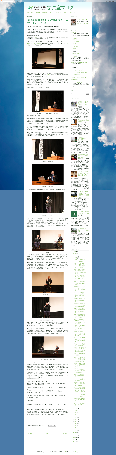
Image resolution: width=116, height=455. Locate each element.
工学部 (74, 43)
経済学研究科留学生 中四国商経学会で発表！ (80, 376)
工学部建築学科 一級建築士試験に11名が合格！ (79, 300)
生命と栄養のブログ (76, 70)
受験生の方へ (74, 79)
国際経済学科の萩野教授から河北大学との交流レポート (79, 365)
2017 (74, 254)
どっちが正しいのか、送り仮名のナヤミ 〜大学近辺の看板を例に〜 (83, 103)
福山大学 (73, 32)
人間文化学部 (76, 41)
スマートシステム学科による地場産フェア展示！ (79, 405)
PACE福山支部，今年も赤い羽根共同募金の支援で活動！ (83, 156)
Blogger (77, 451)
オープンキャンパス (76, 82)
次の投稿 (30, 433)
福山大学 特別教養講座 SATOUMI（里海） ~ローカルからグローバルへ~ (80, 321)
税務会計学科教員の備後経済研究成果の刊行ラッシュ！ (79, 316)
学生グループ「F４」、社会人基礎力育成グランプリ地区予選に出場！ (79, 370)
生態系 (48, 74)
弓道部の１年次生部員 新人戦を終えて (80, 344)
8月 (75, 415)
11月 (75, 408)
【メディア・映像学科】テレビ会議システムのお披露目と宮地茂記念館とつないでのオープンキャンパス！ (83, 194)
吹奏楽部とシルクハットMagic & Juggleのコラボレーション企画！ (79, 288)
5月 (75, 421)
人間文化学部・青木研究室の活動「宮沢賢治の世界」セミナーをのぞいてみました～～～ (79, 390)
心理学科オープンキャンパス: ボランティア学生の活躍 (83, 139)
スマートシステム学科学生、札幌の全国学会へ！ (79, 283)
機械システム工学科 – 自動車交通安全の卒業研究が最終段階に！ (79, 310)
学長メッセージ (75, 53)
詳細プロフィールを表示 (83, 23)
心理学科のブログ (76, 74)
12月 (75, 258)
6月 (75, 419)
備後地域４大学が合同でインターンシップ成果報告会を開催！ (79, 305)
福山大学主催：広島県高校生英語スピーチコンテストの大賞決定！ (79, 339)
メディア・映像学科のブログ (79, 72)
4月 (75, 423)
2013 (74, 437)
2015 (74, 432)
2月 (75, 428)
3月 (75, 425)
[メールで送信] (49, 426)
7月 (75, 417)
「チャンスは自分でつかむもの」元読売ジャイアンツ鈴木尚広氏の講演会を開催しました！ (83, 174)
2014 (74, 435)
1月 (75, 430)
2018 (74, 251)
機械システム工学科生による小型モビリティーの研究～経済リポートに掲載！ (79, 265)
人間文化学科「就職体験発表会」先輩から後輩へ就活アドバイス (79, 277)
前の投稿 (65, 433)
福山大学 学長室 (83, 19)
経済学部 (75, 39)
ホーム (47, 433)
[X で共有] (52, 426)
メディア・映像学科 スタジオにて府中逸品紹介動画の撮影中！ (79, 294)
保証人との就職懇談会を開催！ (79, 354)
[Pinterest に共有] (55, 426)
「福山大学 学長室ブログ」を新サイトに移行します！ (83, 213)
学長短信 (74, 56)
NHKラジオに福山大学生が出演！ (79, 379)
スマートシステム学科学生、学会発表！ (79, 395)
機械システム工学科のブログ (79, 77)
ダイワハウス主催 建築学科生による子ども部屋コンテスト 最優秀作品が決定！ (80, 349)
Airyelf (64, 451)
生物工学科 (36, 37)
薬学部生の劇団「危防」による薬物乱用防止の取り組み (79, 384)
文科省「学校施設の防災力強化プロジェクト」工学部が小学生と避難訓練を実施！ (79, 359)
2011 (74, 441)
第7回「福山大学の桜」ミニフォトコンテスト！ (83, 230)
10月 (75, 410)
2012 (74, 439)
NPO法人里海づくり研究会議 (34, 43)
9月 (75, 412)
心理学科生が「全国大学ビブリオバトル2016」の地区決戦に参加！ (80, 271)
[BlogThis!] (50, 426)
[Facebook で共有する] (53, 426)
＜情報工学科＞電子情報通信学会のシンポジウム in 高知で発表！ (79, 327)
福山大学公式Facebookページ (79, 62)
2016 (74, 256)
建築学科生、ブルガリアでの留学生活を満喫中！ (79, 400)
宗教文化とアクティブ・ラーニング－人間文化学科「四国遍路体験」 (79, 333)
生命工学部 (75, 46)
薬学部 (74, 48)
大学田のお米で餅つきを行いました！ (79, 260)
